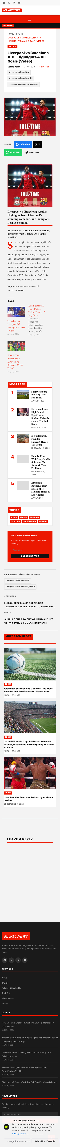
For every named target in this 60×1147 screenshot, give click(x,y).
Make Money (30, 521)
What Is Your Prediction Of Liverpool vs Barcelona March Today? (15, 362)
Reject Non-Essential (45, 1141)
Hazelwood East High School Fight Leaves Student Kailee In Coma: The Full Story (40, 416)
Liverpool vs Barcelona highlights (23, 84)
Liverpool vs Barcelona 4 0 (21, 78)
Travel (23, 517)
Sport (19, 34)
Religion (34, 517)
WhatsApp (15, 152)
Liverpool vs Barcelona (19, 72)
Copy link (34, 152)
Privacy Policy (19, 1133)
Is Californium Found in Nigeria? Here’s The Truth (39, 440)
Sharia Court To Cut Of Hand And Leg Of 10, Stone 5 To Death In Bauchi (28, 621)
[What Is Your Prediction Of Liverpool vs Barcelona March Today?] (16, 346)
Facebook (25, 144)
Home (11, 34)
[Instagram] (14, 3)
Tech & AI (15, 521)
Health (43, 521)
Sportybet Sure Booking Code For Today (39, 394)
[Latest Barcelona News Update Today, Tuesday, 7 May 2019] (38, 320)
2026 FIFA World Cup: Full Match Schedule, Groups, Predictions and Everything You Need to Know (29, 744)
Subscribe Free (30, 556)
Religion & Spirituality (11, 988)
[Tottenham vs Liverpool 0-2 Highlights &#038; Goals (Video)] (16, 312)
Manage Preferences (17, 1141)
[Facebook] (4, 3)
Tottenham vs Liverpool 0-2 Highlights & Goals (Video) (16, 325)
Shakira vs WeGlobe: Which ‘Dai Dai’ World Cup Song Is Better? (30, 1082)
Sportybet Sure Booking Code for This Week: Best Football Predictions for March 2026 (28, 690)
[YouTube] (19, 3)
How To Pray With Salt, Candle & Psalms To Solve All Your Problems (40, 462)
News (14, 517)
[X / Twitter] (9, 3)
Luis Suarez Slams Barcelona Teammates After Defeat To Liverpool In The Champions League (29, 605)
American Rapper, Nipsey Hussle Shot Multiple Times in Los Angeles (40, 488)
